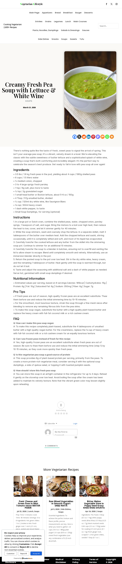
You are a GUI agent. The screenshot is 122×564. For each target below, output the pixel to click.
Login (75, 423)
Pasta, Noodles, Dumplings (45, 30)
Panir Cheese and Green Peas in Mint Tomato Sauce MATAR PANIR (28, 504)
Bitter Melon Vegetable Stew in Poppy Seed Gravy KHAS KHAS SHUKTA (94, 504)
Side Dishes (43, 39)
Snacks (55, 39)
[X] (79, 137)
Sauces (85, 30)
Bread (58, 12)
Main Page (34, 12)
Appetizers (47, 12)
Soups (64, 39)
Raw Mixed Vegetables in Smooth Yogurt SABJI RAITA (61, 503)
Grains (48, 21)
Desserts (88, 12)
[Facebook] (75, 137)
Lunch (68, 21)
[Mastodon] (98, 137)
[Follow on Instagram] (116, 4)
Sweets (73, 39)
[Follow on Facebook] (106, 4)
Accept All (36, 553)
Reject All (23, 553)
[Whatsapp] (107, 137)
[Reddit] (84, 137)
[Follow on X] (111, 4)
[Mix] (102, 137)
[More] (112, 137)
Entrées (38, 21)
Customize (10, 553)
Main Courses (80, 21)
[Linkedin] (88, 137)
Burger (78, 12)
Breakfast (68, 12)
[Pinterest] (93, 137)
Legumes (58, 21)
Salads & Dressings (70, 30)
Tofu (82, 39)
